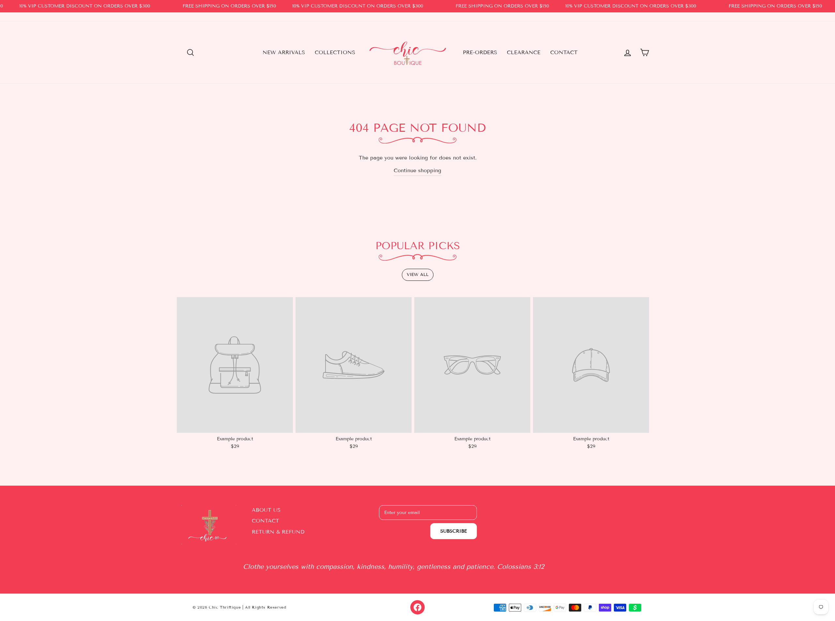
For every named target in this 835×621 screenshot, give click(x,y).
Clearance (523, 52)
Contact (564, 52)
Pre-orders (480, 52)
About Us (266, 510)
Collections (335, 52)
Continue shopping (417, 170)
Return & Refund (278, 532)
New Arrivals (284, 52)
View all (418, 274)
